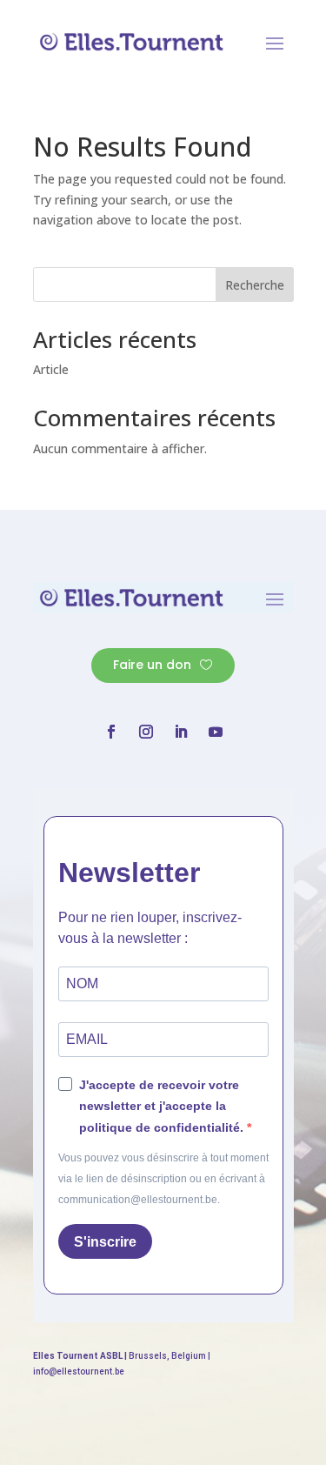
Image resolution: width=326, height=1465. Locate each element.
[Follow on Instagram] (146, 732)
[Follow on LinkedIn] (181, 732)
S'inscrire (105, 1241)
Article (51, 369)
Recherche (254, 285)
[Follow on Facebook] (111, 732)
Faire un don (152, 664)
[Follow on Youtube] (216, 732)
